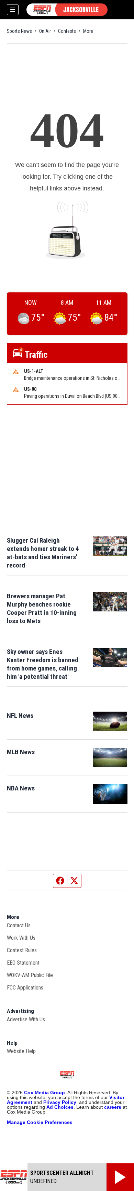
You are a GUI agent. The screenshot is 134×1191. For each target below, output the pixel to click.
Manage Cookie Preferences (39, 1122)
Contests (67, 31)
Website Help (21, 1051)
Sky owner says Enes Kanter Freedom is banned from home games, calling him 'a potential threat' (42, 664)
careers (112, 1107)
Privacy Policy (59, 1102)
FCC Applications (25, 987)
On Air (45, 31)
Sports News (19, 31)
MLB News (21, 752)
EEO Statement (23, 962)
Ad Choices (60, 1107)
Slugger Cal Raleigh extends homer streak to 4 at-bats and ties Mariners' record (43, 552)
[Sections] (13, 9)
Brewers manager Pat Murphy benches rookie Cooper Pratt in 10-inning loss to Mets (42, 608)
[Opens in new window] (110, 721)
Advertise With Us (26, 1019)
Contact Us (19, 925)
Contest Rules (22, 950)
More (88, 31)
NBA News (21, 788)
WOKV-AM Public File (30, 975)
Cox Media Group (44, 1092)
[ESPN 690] (67, 10)
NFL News (20, 716)
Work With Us (21, 938)
